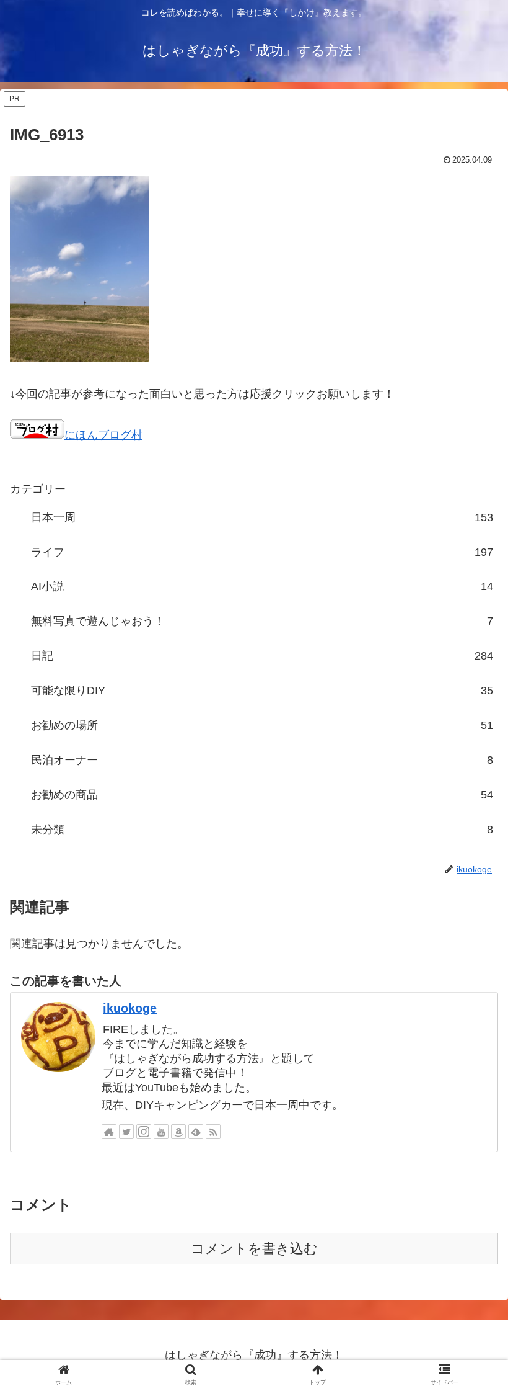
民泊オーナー (262, 760)
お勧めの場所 (262, 725)
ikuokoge (130, 1008)
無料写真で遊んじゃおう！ (262, 621)
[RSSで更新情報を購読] (213, 1131)
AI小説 (262, 586)
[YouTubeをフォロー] (161, 1131)
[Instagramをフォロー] (143, 1131)
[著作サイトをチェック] (109, 1131)
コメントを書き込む (254, 1248)
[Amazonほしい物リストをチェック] (178, 1131)
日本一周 (262, 517)
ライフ (262, 552)
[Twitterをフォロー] (126, 1131)
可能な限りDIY (262, 690)
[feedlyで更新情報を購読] (195, 1131)
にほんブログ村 (103, 435)
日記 (262, 656)
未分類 (262, 829)
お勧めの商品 (262, 795)
